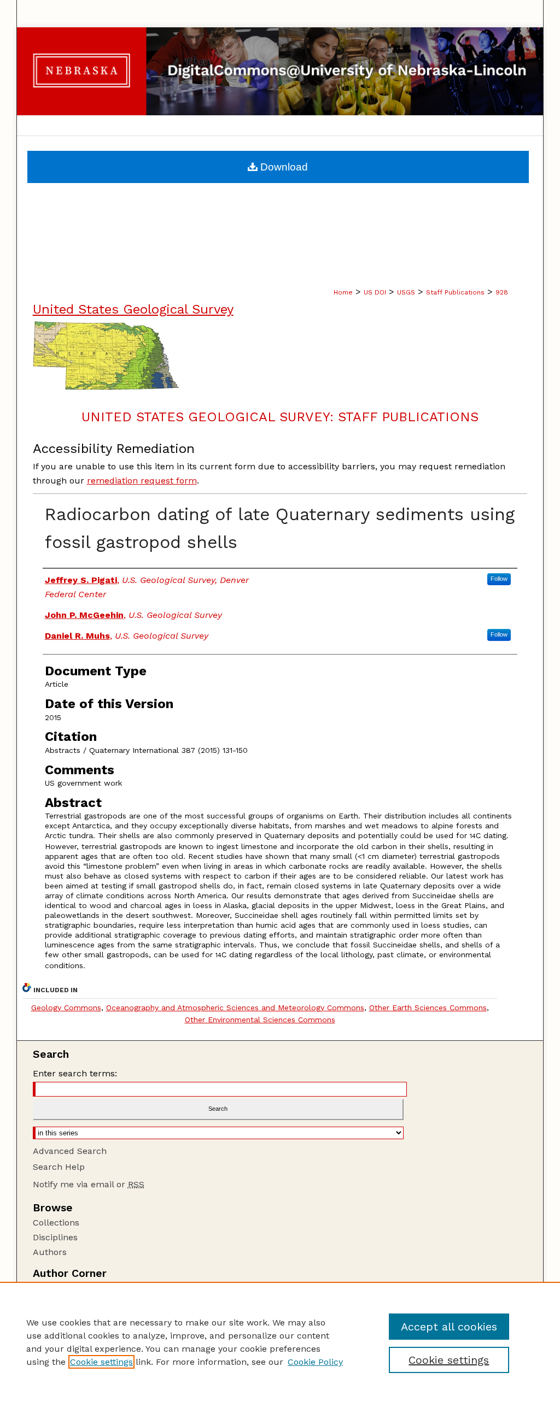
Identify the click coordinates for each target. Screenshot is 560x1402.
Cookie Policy (315, 1362)
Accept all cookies (449, 1326)
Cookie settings (101, 1362)
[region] (280, 1342)
